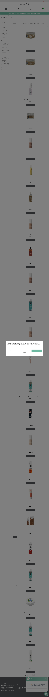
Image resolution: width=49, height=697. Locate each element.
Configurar (12, 350)
